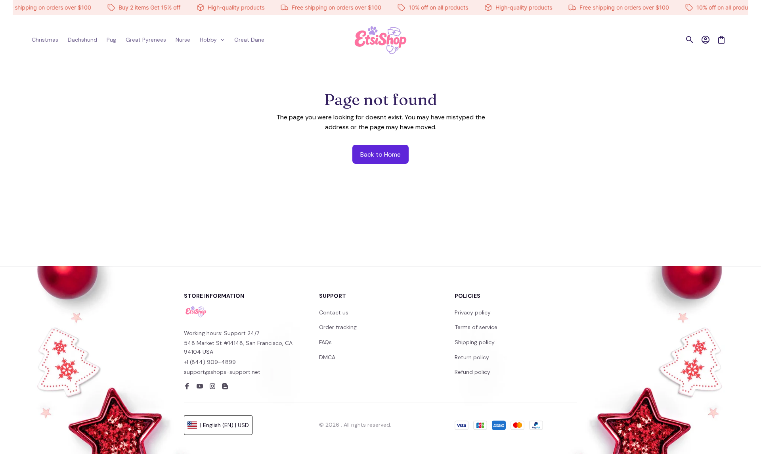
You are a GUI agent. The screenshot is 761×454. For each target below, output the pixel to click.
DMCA (327, 357)
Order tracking (338, 327)
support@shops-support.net (222, 371)
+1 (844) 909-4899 (210, 362)
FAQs (325, 342)
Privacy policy (473, 312)
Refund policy (472, 371)
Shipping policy (475, 342)
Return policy (472, 357)
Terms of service (476, 327)
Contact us (333, 312)
